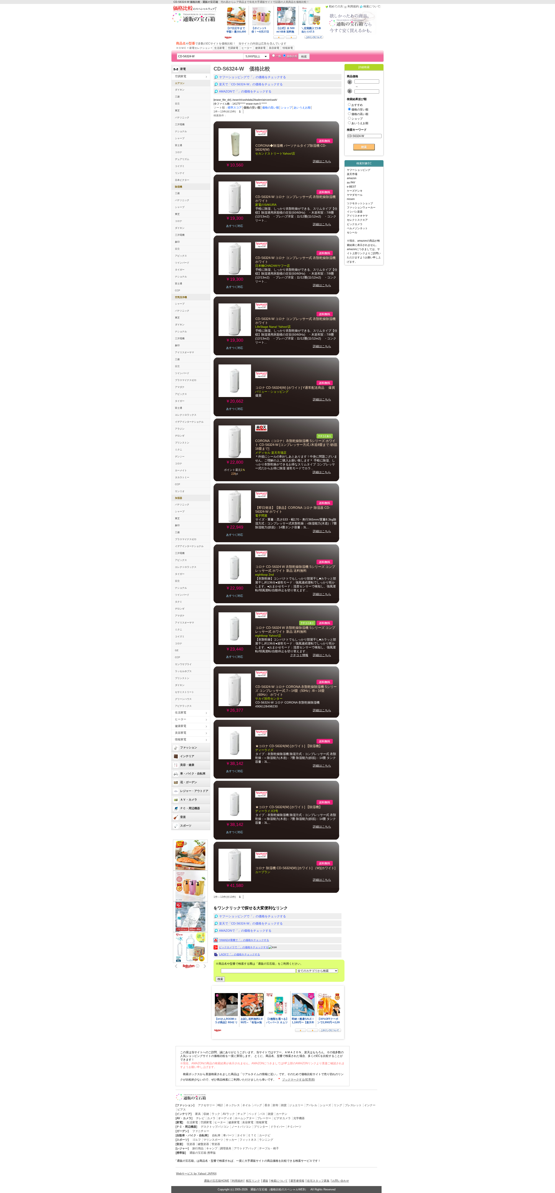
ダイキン (179, 89)
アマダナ (179, 387)
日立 (177, 103)
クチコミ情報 (299, 655)
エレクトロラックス (185, 415)
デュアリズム (182, 159)
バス (262, 1114)
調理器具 (225, 1148)
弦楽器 (191, 1144)
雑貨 (284, 1105)
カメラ (211, 1118)
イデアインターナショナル (189, 421)
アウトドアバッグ (245, 1148)
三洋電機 (179, 124)
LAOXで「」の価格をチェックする (239, 954)
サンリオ (179, 491)
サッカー (231, 1139)
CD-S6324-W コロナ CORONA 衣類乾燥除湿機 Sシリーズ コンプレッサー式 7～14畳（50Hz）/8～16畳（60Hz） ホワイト (296, 690)
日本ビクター (182, 180)
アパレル (311, 1105)
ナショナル (181, 131)
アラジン (179, 428)
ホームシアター (245, 1118)
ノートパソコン (241, 1126)
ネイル (246, 1105)
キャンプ (211, 1148)
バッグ (257, 1105)
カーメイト (181, 470)
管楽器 (216, 1144)
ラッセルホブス (183, 671)
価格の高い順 (270, 107)
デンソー (179, 456)
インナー (369, 1105)
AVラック (229, 1114)
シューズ (325, 1105)
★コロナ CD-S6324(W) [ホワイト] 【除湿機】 (288, 746)
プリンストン (182, 442)
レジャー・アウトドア (194, 791)
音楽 (183, 817)
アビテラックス (183, 706)
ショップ (286, 107)
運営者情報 (297, 1180)
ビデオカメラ (282, 1118)
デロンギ (179, 435)
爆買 (258, 395)
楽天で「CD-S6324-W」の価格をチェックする (251, 84)
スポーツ (185, 825)
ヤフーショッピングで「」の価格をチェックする (252, 77)
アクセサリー (206, 1105)
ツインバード (182, 262)
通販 (265, 1180)
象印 (177, 242)
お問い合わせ (340, 1180)
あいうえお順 (302, 107)
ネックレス (233, 1105)
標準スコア (235, 107)
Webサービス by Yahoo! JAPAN (196, 1173)
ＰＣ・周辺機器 (190, 808)
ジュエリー (296, 1105)
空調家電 (233, 47)
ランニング (266, 1139)
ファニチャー (200, 1131)
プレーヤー (264, 1118)
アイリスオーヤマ (184, 352)
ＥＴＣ (252, 1135)
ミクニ (178, 449)
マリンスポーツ (213, 1139)
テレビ (200, 1118)
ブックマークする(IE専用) (298, 1079)
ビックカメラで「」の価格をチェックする (243, 947)
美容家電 (274, 47)
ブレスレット (353, 1105)
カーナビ (264, 1135)
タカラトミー (182, 477)
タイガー (179, 269)
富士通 (178, 145)
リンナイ (179, 173)
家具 (198, 1114)
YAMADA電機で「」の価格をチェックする (244, 940)
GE (176, 650)
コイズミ (179, 166)
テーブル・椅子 (269, 1148)
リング (338, 1105)
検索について (279, 1180)
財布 (275, 1105)
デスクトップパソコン (215, 1126)
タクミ (178, 601)
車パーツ (228, 1135)
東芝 (177, 110)
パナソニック (182, 117)
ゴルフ (196, 1139)
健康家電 (260, 47)
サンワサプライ (183, 664)
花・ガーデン (188, 782)
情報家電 (287, 47)
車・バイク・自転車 (193, 773)
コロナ (178, 152)
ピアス (181, 1109)
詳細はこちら (322, 161)
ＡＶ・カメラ (188, 799)
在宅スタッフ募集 (318, 1180)
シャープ (179, 138)
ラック (216, 1114)
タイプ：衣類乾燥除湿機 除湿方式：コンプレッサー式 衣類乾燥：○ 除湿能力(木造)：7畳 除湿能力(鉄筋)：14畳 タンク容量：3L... (295, 757)
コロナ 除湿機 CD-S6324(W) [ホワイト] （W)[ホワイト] (295, 868)
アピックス (181, 255)
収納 (206, 1114)
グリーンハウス (183, 699)
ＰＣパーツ (294, 1126)
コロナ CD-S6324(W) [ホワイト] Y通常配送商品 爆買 (295, 387)
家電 (183, 69)
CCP (177, 290)
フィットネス (248, 1139)
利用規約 (237, 1180)
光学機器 (299, 1118)
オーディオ (225, 1118)
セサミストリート (184, 692)
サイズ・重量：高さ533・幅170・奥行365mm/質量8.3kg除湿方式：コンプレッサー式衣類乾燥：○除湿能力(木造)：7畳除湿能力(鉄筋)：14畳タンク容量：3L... (296, 523)
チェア (241, 1114)
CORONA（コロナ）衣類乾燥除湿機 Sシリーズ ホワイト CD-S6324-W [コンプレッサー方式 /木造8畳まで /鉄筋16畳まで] (296, 444)
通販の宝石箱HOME (216, 1180)
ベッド (252, 1114)
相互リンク (253, 1180)
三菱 (177, 96)
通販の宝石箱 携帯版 (202, 1152)
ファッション (188, 747)
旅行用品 (198, 1148)
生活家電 (219, 47)
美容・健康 (187, 764)
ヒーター (247, 47)
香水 (267, 1105)
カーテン (281, 1114)
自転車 (216, 1135)
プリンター (261, 1126)
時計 (220, 1105)
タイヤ (241, 1135)
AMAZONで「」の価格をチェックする (245, 91)
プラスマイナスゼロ (185, 380)
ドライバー (278, 1126)
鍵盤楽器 (203, 1144)
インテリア (187, 756)
